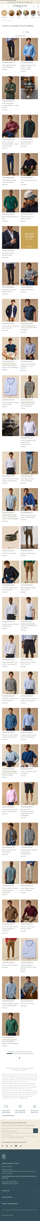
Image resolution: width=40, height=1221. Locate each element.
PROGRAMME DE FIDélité (20, 1111)
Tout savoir (7, 1197)
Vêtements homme (12, 1068)
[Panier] (38, 6)
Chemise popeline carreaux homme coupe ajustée (28, 967)
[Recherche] (8, 6)
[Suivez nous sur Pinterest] (11, 1146)
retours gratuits (34, 1111)
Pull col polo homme (27, 1003)
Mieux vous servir (10, 1203)
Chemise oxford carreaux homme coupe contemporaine (29, 851)
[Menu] (1, 6)
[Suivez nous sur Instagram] (7, 1146)
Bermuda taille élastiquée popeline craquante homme (27, 811)
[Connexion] (34, 6)
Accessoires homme (20, 1070)
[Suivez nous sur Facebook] (2, 1146)
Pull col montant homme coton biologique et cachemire (10, 928)
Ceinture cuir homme (9, 553)
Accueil (4, 20)
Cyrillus (5, 1191)
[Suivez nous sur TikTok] (20, 1146)
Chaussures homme (27, 1068)
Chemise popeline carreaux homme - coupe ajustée (10, 105)
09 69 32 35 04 (7, 1169)
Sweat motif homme (27, 290)
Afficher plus (23, 1098)
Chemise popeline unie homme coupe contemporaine (28, 442)
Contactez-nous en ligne (10, 1183)
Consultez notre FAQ (9, 1181)
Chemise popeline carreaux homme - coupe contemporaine (10, 144)
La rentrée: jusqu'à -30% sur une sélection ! (20, 2)
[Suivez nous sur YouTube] (16, 1146)
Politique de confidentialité (17, 1137)
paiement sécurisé (6, 1111)
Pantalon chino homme (28, 553)
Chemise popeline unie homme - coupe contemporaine (28, 67)
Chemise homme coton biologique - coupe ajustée (28, 366)
